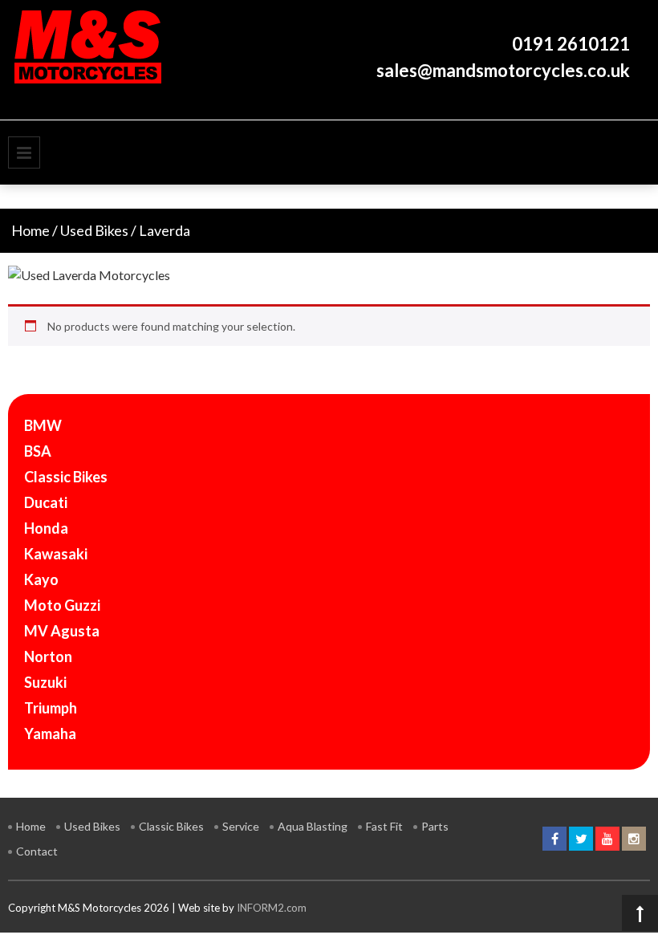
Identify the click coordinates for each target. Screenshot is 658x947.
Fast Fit (384, 826)
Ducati (45, 502)
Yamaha (50, 733)
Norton (48, 656)
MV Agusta (62, 631)
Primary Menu (24, 152)
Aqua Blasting (312, 826)
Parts (435, 826)
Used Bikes (94, 230)
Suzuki (45, 682)
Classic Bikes (66, 477)
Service (240, 826)
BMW (43, 425)
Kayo (41, 579)
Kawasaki (55, 554)
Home (30, 230)
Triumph (50, 708)
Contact (37, 851)
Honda (46, 528)
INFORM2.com (272, 907)
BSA (37, 451)
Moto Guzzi (62, 605)
